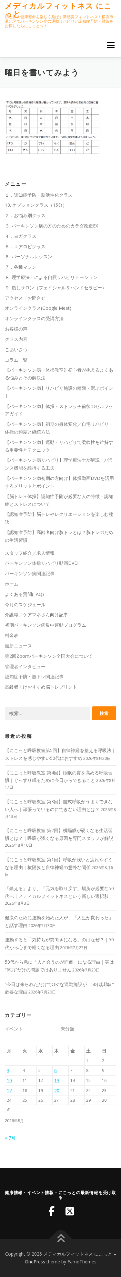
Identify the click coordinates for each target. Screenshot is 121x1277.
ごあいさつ (16, 349)
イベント (14, 1029)
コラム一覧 (16, 360)
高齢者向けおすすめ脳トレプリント (41, 687)
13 (56, 1080)
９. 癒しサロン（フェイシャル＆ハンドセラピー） (55, 287)
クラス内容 (16, 339)
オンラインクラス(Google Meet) (38, 308)
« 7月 (10, 1138)
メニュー (110, 45)
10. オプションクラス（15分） (36, 205)
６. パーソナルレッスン (28, 256)
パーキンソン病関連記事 (30, 573)
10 (9, 1080)
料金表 (11, 635)
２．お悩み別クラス (25, 215)
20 (56, 1090)
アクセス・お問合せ (25, 298)
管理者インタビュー (25, 666)
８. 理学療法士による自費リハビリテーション (51, 277)
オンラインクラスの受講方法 (34, 318)
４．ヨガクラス (20, 236)
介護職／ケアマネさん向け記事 (36, 614)
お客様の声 (16, 329)
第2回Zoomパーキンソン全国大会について (49, 656)
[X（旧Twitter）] (70, 1211)
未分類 (67, 1029)
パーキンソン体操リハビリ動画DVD (41, 563)
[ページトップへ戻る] (60, 1238)
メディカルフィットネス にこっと (58, 9)
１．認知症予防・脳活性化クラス (39, 195)
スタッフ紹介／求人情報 (30, 553)
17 (9, 1090)
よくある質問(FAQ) (24, 594)
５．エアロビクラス (25, 246)
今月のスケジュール (25, 604)
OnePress (35, 1262)
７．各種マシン (20, 267)
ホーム (11, 584)
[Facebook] (51, 1211)
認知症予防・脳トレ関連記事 (34, 676)
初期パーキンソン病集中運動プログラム (45, 625)
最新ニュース (18, 646)
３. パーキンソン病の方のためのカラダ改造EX (51, 226)
